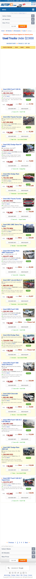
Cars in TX (15, 112)
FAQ (21, 575)
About (17, 575)
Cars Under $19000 (22, 193)
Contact (30, 575)
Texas (13, 473)
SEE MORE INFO (12, 108)
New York (13, 139)
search (22, 26)
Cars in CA (15, 169)
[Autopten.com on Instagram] (15, 573)
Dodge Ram (22, 169)
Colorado (13, 357)
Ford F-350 (22, 330)
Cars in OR (15, 442)
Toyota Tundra (22, 219)
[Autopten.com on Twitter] (18, 573)
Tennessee (13, 193)
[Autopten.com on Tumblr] (23, 573)
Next (27, 542)
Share (34, 2)
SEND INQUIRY (24, 108)
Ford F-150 (22, 112)
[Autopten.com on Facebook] (10, 573)
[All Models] (18, 19)
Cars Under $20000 (22, 139)
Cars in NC (15, 275)
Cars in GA (15, 388)
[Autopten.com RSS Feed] (26, 573)
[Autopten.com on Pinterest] (13, 573)
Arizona (13, 414)
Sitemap (13, 575)
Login (34, 4)
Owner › (8, 96)
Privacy (25, 575)
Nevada (13, 245)
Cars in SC (15, 330)
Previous (10, 542)
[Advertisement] (18, 68)
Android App (7, 575)
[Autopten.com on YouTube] (21, 573)
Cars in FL (14, 219)
